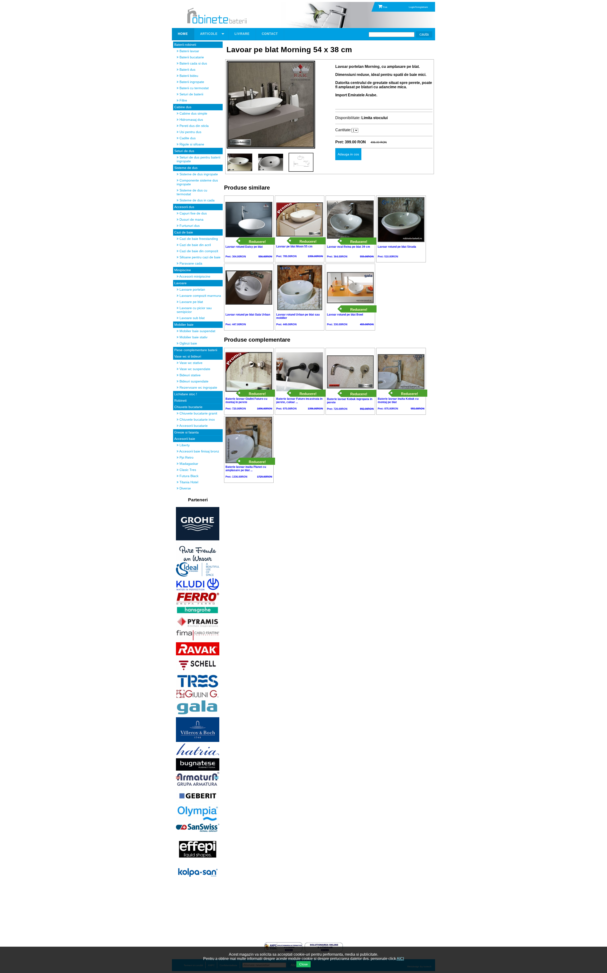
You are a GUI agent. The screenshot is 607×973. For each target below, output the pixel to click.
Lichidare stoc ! (185, 394)
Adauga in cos (348, 154)
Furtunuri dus (189, 226)
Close (303, 964)
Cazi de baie (183, 232)
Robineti (180, 400)
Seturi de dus (184, 151)
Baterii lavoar (189, 51)
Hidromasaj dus (191, 119)
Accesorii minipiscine (194, 276)
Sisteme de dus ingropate (198, 174)
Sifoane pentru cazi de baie (200, 257)
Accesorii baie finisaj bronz (199, 451)
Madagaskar (188, 464)
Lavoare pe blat (191, 302)
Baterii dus (187, 69)
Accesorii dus (184, 207)
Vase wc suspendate (194, 369)
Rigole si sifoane (191, 144)
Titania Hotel (188, 482)
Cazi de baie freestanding (198, 239)
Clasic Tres (187, 470)
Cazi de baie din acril (195, 245)
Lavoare (180, 283)
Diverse (185, 488)
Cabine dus (182, 107)
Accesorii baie (184, 439)
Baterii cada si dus (193, 63)
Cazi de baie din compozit (198, 251)
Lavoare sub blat (192, 318)
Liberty (184, 445)
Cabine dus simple (193, 113)
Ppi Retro (186, 457)
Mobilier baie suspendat (197, 331)
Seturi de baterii (191, 94)
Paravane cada (190, 263)
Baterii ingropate (191, 82)
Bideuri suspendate (193, 381)
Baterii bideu (188, 76)
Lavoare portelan (192, 289)
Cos (384, 7)
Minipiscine (182, 270)
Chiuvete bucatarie (188, 407)
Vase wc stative (190, 363)
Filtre (183, 100)
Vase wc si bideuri (187, 356)
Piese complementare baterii (195, 350)
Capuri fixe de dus (193, 213)
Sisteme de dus (186, 168)
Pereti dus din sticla (194, 126)
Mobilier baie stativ (193, 337)
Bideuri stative (190, 375)
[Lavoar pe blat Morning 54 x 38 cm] (271, 147)
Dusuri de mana (191, 219)
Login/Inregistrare (418, 7)
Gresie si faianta (186, 432)
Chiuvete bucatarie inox (197, 419)
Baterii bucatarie (191, 57)
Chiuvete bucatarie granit (198, 413)
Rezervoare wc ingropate (198, 387)
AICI (400, 959)
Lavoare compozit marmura (200, 296)
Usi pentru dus (190, 132)
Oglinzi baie (188, 343)
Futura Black (188, 476)
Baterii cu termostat (194, 88)
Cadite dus (187, 138)
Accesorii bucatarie (193, 426)
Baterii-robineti (185, 45)
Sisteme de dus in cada (197, 200)
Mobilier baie (183, 324)
